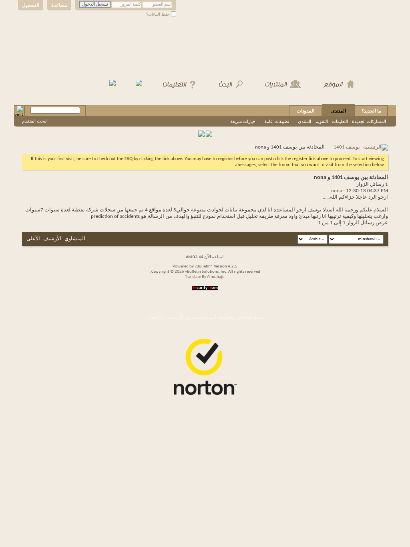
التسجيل (30, 5)
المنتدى (338, 111)
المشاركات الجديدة (369, 121)
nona (336, 190)
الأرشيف (52, 238)
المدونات (305, 111)
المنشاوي (74, 238)
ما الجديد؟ (371, 111)
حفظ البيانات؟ (158, 14)
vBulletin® (204, 266)
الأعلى (33, 238)
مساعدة (59, 5)
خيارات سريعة (242, 121)
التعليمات (340, 121)
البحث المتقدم (35, 121)
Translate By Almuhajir (205, 277)
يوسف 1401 (347, 147)
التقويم (322, 121)
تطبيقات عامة (276, 121)
